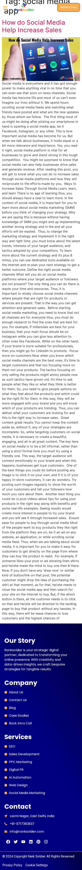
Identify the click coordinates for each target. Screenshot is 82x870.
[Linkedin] (31, 842)
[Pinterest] (38, 842)
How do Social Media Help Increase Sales (33, 26)
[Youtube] (23, 842)
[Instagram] (46, 842)
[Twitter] (16, 842)
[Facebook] (8, 842)
